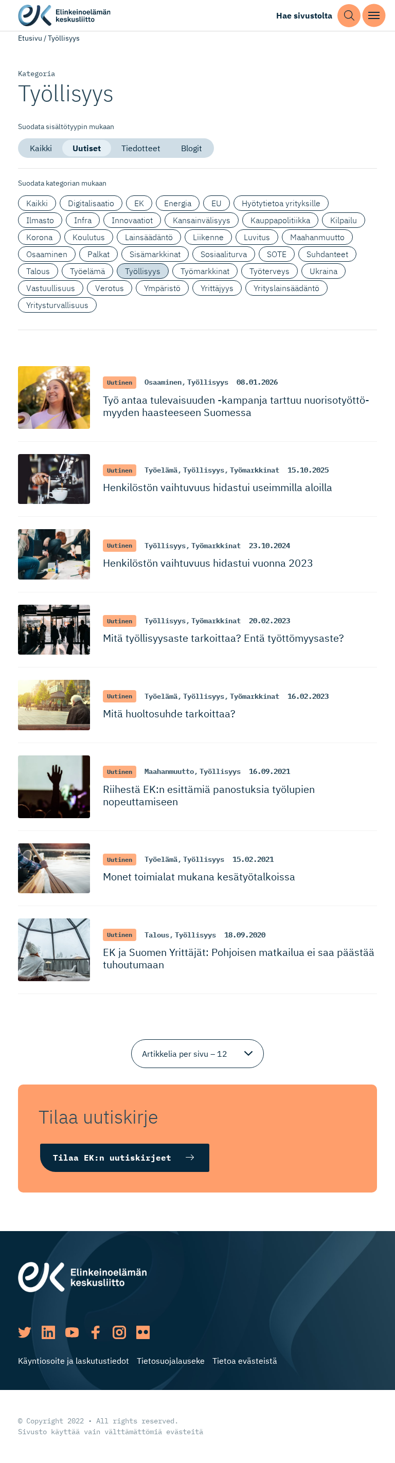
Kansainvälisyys (201, 220)
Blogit (191, 148)
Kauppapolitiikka (280, 220)
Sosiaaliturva (224, 254)
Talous (38, 271)
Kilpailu (343, 220)
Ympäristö (162, 288)
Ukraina (323, 271)
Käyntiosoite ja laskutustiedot (73, 1361)
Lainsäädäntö (149, 237)
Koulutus (89, 237)
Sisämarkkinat (155, 254)
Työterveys (269, 271)
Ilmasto (40, 220)
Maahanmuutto (317, 237)
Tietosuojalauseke (171, 1361)
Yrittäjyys (217, 288)
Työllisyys (142, 271)
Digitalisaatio (91, 203)
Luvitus (257, 237)
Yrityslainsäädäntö (286, 288)
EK (139, 203)
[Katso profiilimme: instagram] (119, 1332)
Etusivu (30, 38)
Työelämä (87, 271)
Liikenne (208, 237)
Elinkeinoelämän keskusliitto (64, 15)
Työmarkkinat (205, 271)
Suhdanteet (327, 254)
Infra (83, 220)
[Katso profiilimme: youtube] (72, 1332)
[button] (349, 15)
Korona (39, 237)
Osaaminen (46, 254)
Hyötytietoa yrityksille (281, 203)
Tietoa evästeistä (244, 1361)
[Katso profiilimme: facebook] (95, 1332)
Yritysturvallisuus (57, 305)
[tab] (41, 148)
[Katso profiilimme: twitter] (25, 1332)
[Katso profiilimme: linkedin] (48, 1332)
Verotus (109, 288)
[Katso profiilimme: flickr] (143, 1332)
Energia (177, 203)
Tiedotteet (140, 148)
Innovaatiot (132, 220)
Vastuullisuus (50, 288)
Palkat (98, 254)
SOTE (276, 254)
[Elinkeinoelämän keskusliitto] (82, 1276)
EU (216, 203)
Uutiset (87, 148)
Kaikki (41, 148)
